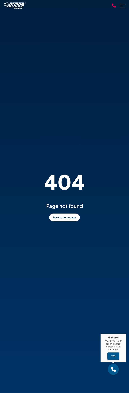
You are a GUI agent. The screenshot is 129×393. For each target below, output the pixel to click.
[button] (113, 369)
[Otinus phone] (114, 6)
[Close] (126, 333)
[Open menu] (122, 6)
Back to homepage (64, 217)
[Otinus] (15, 7)
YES (113, 356)
